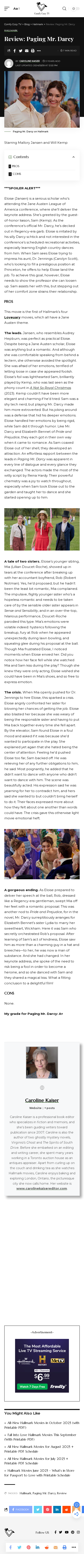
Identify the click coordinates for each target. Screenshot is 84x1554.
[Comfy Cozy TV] (42, 8)
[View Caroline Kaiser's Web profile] (42, 1087)
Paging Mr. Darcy (44, 1493)
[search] (64, 8)
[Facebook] (55, 1533)
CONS (17, 174)
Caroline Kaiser (29, 61)
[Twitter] (60, 1533)
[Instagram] (78, 1533)
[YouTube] (66, 1533)
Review (62, 1493)
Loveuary (12, 317)
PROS (15, 166)
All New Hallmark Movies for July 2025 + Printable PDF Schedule (36, 1461)
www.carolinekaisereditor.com (41, 1188)
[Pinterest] (72, 1533)
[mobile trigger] (8, 8)
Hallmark (11, 30)
